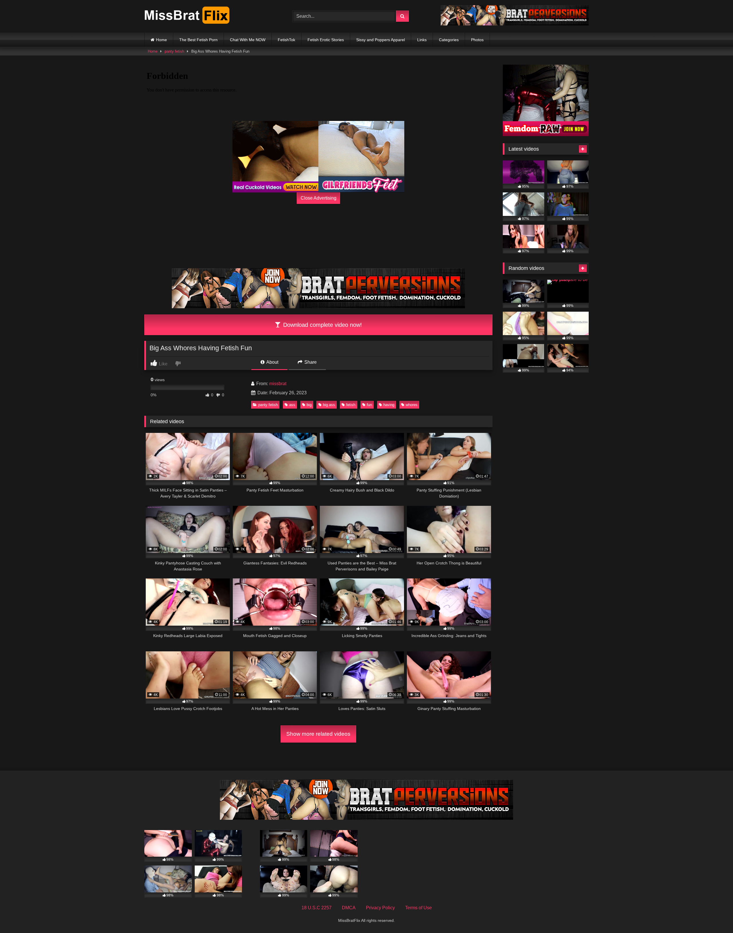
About (271, 362)
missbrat (277, 383)
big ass (329, 405)
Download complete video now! (321, 325)
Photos (477, 39)
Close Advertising (318, 198)
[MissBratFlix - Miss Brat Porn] (187, 16)
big (309, 405)
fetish (350, 405)
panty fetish (174, 51)
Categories (449, 39)
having (388, 405)
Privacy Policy (380, 907)
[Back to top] (715, 916)
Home (161, 39)
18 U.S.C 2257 (317, 907)
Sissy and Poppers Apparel (380, 39)
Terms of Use (418, 907)
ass (292, 405)
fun (369, 405)
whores (411, 405)
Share (310, 362)
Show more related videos (318, 734)
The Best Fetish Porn (198, 39)
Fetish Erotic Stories (326, 39)
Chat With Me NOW (247, 39)
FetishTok (286, 39)
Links (422, 39)
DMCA (349, 907)
